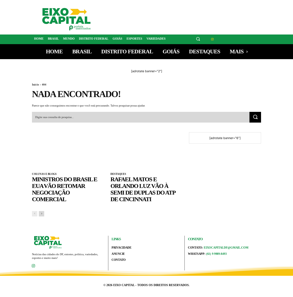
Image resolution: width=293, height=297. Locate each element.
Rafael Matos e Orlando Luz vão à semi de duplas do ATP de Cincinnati (142, 189)
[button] (198, 38)
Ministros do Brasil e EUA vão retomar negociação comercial (64, 189)
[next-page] (41, 213)
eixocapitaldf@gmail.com (226, 247)
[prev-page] (34, 213)
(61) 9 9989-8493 (216, 253)
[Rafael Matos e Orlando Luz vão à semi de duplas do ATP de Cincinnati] (146, 150)
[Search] (255, 117)
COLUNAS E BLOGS (44, 174)
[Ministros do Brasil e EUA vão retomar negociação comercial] (68, 150)
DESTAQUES (118, 174)
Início (35, 84)
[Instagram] (212, 39)
